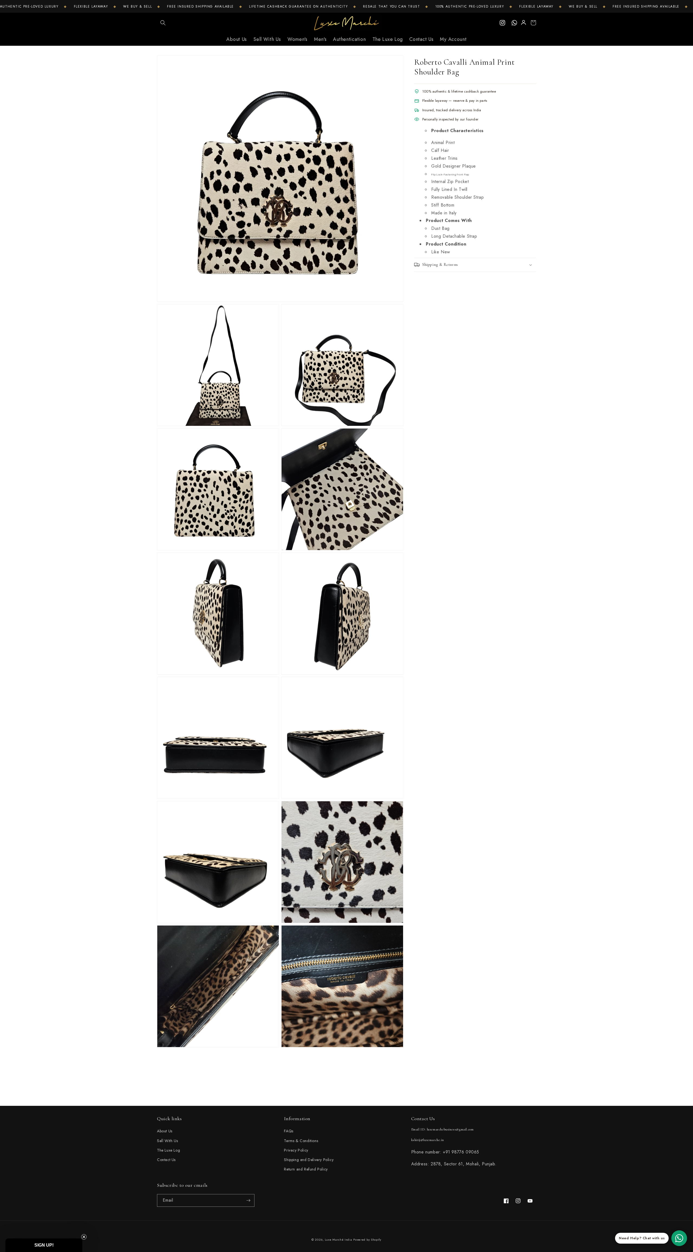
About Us (164, 1131)
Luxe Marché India (338, 1239)
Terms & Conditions (301, 1140)
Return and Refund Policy (306, 1169)
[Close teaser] (84, 1237)
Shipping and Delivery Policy (309, 1159)
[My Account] (523, 22)
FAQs (288, 1131)
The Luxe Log (168, 1150)
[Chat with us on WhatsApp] (679, 1238)
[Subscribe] (248, 1200)
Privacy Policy (296, 1150)
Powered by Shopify (367, 1239)
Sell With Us (167, 1140)
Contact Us (166, 1159)
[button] (163, 23)
